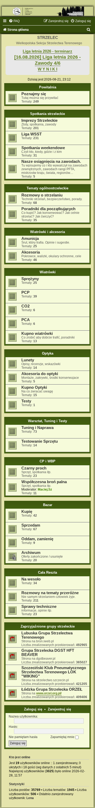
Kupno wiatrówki (37, 333)
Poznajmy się (33, 94)
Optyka (47, 353)
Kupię (26, 511)
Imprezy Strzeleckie (39, 120)
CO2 (25, 306)
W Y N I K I (47, 69)
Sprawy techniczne (38, 606)
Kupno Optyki (34, 387)
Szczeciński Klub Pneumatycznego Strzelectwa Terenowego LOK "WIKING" (53, 672)
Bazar (47, 505)
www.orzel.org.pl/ (48, 693)
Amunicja (30, 238)
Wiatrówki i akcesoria (47, 232)
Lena (30, 798)
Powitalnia (47, 87)
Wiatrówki (48, 272)
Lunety (27, 360)
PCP (25, 292)
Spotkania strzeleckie (47, 114)
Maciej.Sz (45, 489)
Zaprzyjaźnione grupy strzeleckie (48, 626)
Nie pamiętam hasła (23, 737)
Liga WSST (31, 134)
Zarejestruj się (59, 709)
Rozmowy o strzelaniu (42, 195)
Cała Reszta (47, 572)
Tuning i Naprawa (37, 428)
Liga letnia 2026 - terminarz (47, 51)
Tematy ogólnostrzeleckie (47, 188)
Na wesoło (31, 579)
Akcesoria (30, 252)
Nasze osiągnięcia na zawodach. (51, 161)
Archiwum (30, 553)
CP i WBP (47, 461)
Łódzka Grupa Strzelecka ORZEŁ (51, 689)
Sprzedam (30, 525)
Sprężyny (30, 279)
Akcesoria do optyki (39, 374)
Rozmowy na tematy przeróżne (50, 593)
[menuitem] (14, 21)
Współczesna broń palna (44, 482)
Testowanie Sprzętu (39, 441)
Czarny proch (33, 468)
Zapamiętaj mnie (62, 737)
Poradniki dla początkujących (48, 209)
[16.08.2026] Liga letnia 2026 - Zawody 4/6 (47, 60)
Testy (26, 401)
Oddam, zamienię (37, 539)
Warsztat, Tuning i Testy (47, 421)
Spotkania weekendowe (43, 148)
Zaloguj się (33, 709)
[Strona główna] (47, 11)
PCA (25, 320)
